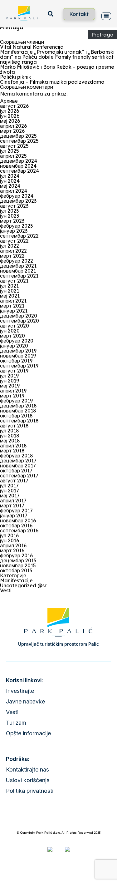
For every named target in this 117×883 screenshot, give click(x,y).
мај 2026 (10, 121)
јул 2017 (9, 485)
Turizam (16, 722)
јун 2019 (9, 380)
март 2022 (12, 256)
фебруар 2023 (16, 226)
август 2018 (14, 425)
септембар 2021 (19, 276)
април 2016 (13, 545)
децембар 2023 (18, 201)
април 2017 (13, 500)
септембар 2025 (19, 141)
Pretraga (11, 27)
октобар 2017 (16, 470)
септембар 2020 (19, 321)
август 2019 (14, 371)
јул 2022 (9, 246)
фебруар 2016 (16, 555)
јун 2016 (9, 540)
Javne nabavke (25, 701)
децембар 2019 (18, 351)
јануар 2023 (13, 231)
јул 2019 (9, 375)
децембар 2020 (18, 316)
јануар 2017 (13, 515)
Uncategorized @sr (23, 585)
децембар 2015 (18, 560)
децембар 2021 (18, 266)
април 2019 (13, 390)
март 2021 (12, 306)
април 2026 (13, 126)
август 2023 (14, 206)
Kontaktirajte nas (27, 769)
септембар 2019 (19, 366)
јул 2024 (9, 176)
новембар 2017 (18, 465)
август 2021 (14, 281)
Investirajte (20, 691)
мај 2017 (10, 495)
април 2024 (13, 191)
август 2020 (14, 326)
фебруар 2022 (16, 261)
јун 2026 (9, 116)
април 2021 (13, 301)
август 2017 (14, 480)
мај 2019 (10, 385)
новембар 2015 (18, 565)
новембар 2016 (18, 520)
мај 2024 (10, 186)
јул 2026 (9, 111)
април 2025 (13, 156)
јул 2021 (9, 286)
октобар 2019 (16, 361)
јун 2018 (9, 435)
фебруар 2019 (16, 400)
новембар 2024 (18, 166)
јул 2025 (9, 151)
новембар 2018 (18, 410)
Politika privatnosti (29, 790)
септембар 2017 (19, 475)
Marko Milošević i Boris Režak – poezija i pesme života (57, 69)
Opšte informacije (28, 733)
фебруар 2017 (16, 510)
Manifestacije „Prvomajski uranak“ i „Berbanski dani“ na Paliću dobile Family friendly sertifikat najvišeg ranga (57, 57)
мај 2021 (10, 296)
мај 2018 (10, 440)
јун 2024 (10, 181)
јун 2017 (9, 490)
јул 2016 (9, 535)
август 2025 (14, 146)
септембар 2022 (19, 236)
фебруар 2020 (16, 341)
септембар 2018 (19, 420)
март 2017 (12, 505)
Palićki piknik (15, 77)
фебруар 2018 (16, 455)
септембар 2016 (19, 530)
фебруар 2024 (16, 196)
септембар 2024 (19, 171)
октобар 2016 (16, 525)
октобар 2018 (16, 415)
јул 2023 (9, 211)
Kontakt (79, 14)
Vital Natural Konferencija (32, 47)
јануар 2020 (14, 346)
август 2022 (14, 241)
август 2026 (14, 106)
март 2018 (12, 450)
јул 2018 (9, 430)
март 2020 (12, 336)
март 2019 (12, 395)
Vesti (6, 590)
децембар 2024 (18, 161)
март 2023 (12, 221)
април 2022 (13, 251)
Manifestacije (16, 580)
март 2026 (12, 131)
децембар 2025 (18, 136)
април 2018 (13, 445)
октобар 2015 (16, 570)
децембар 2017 (18, 460)
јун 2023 (9, 216)
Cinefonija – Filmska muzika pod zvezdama (52, 82)
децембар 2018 (18, 405)
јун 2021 (9, 291)
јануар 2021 (13, 311)
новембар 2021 (18, 271)
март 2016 (12, 550)
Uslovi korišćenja (28, 780)
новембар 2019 (18, 356)
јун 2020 (10, 331)
